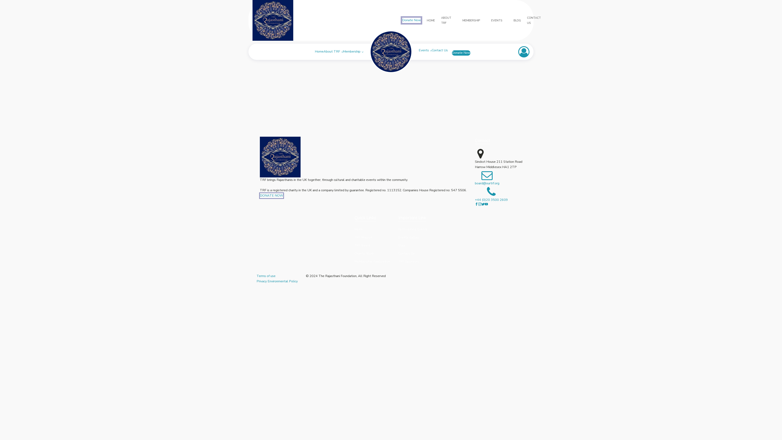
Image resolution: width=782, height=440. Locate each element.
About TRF (332, 51)
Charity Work (364, 253)
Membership (351, 51)
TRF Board (362, 245)
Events (424, 50)
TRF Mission (363, 237)
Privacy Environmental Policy (277, 281)
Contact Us (440, 50)
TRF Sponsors (408, 261)
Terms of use (266, 276)
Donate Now (411, 20)
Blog (401, 245)
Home (319, 51)
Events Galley (408, 237)
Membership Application (372, 261)
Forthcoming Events (412, 229)
